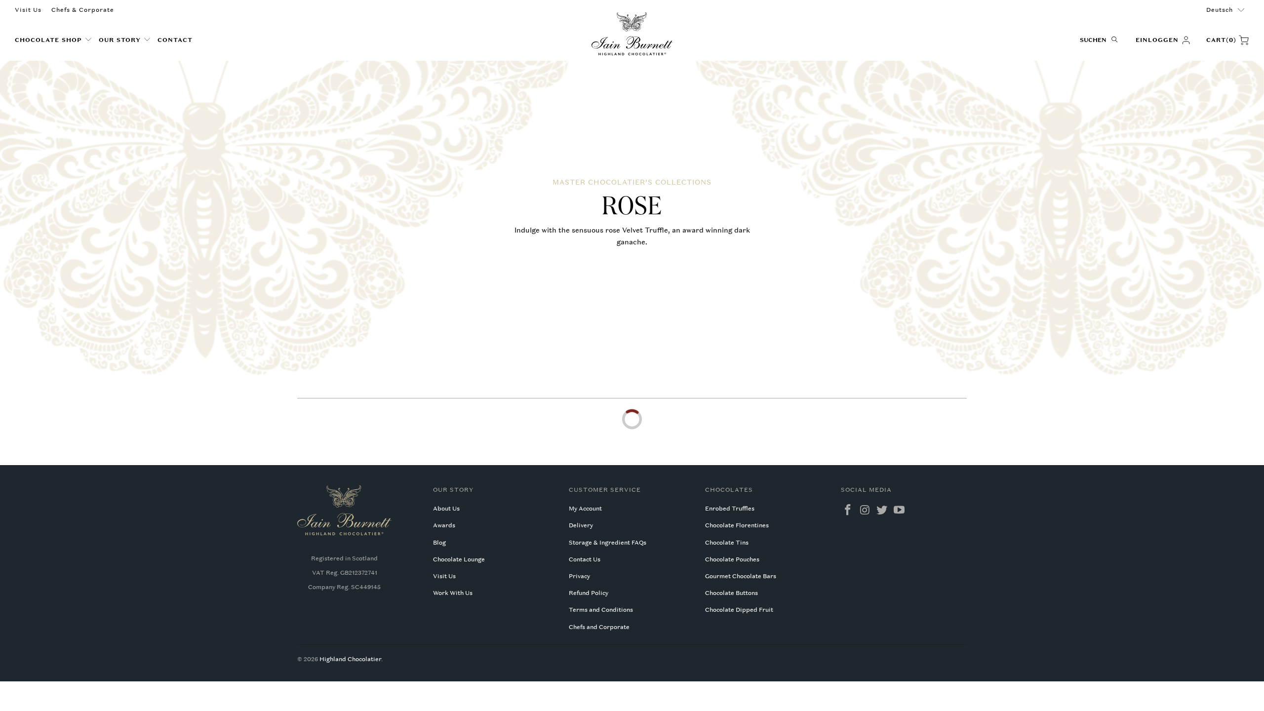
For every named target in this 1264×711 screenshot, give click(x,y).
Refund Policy (588, 593)
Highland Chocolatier (350, 659)
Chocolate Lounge (459, 559)
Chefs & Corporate (82, 10)
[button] (53, 40)
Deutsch (1219, 10)
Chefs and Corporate (599, 627)
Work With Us (453, 593)
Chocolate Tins (727, 543)
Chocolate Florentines (737, 525)
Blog (439, 543)
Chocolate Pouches (732, 559)
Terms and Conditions (601, 610)
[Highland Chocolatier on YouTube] (899, 510)
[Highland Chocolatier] (632, 34)
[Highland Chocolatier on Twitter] (882, 510)
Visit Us (28, 10)
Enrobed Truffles (729, 509)
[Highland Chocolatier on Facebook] (848, 510)
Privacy (579, 576)
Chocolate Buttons (731, 593)
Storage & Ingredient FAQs (607, 543)
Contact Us (584, 559)
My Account (585, 509)
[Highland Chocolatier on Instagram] (865, 510)
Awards (444, 525)
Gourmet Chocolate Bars (740, 576)
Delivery (581, 525)
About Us (446, 509)
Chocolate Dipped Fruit (739, 610)
